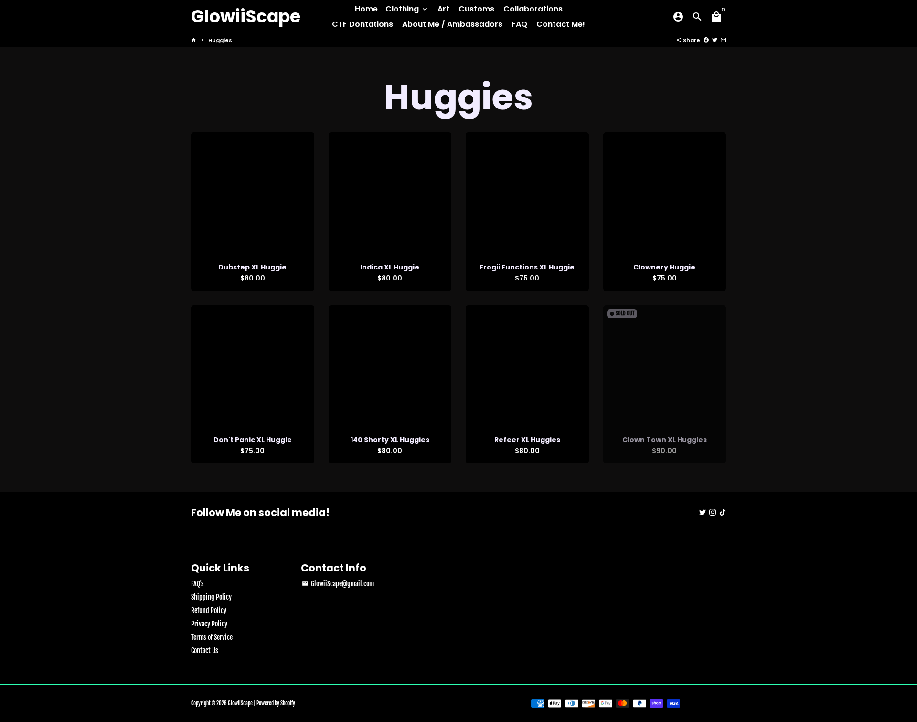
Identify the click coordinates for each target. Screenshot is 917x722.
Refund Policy (208, 610)
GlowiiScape (240, 703)
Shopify (287, 703)
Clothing (406, 8)
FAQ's (197, 584)
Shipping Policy (211, 597)
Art (443, 8)
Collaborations (533, 8)
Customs (476, 8)
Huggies (220, 40)
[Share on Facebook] (706, 40)
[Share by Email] (723, 40)
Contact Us (204, 651)
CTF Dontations (362, 24)
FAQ (519, 24)
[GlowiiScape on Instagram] (712, 512)
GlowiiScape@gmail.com (338, 584)
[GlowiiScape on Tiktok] (722, 512)
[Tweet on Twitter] (714, 40)
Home (366, 8)
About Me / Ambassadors (452, 24)
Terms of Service (212, 637)
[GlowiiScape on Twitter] (702, 512)
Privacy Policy (209, 624)
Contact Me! (560, 24)
